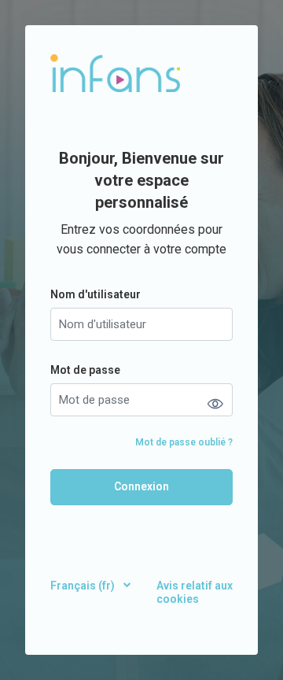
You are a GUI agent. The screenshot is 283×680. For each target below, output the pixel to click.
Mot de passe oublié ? (184, 442)
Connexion (141, 486)
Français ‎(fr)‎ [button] (83, 585)
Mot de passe (85, 370)
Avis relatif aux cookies (194, 592)
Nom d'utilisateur (95, 294)
